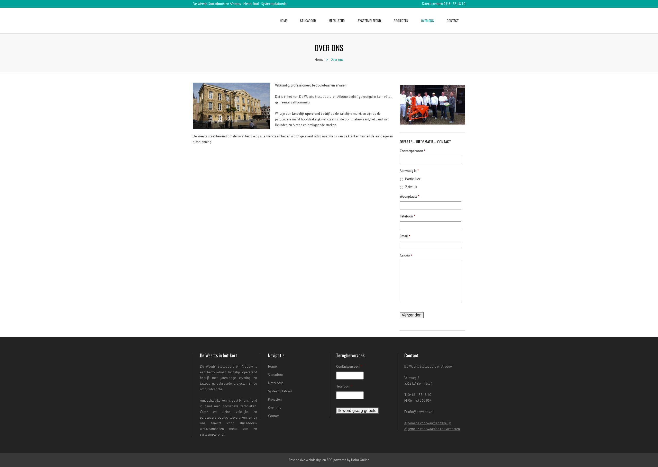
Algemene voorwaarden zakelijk (427, 423)
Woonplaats (409, 197)
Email (405, 236)
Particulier (413, 179)
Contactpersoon (412, 151)
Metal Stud (337, 20)
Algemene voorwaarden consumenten (432, 429)
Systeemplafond (369, 20)
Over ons (427, 20)
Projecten (401, 20)
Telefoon (407, 216)
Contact (453, 20)
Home (283, 20)
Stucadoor (308, 20)
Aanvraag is (409, 171)
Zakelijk (411, 186)
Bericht (406, 256)
